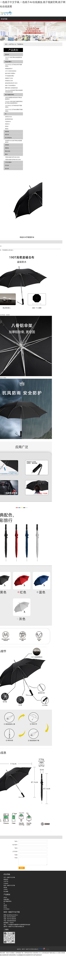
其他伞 (6, 126)
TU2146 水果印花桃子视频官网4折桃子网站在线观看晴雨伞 (14, 102)
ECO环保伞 (8, 137)
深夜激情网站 (12, 955)
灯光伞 (7, 165)
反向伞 (7, 54)
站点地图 (6, 891)
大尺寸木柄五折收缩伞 (10, 71)
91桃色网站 (35, 952)
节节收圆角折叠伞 (9, 75)
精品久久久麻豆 (56, 952)
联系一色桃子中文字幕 (9, 885)
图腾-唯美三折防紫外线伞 (11, 88)
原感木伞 (7, 124)
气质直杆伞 (20, 44)
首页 (6, 44)
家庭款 (6, 128)
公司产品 (11, 44)
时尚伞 (7, 134)
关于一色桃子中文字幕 (9, 877)
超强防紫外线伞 (9, 119)
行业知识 (6, 883)
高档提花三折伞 (9, 80)
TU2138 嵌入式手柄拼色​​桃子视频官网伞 (13, 106)
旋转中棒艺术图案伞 (10, 73)
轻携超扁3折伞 (8, 68)
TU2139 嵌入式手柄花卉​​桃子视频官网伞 (13, 65)
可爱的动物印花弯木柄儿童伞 (12, 157)
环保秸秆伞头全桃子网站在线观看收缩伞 (13, 141)
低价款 (7, 131)
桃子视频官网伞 (9, 94)
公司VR (5, 889)
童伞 (6, 154)
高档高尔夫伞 (8, 116)
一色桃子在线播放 (9, 952)
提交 (21, 868)
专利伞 (7, 145)
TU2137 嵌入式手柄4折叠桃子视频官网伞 (14, 110)
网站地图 (2, 952)
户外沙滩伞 (8, 162)
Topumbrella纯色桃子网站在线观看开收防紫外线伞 (14, 91)
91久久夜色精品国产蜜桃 (45, 952)
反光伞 (7, 168)
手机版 (47, 949)
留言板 (5, 887)
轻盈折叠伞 (8, 61)
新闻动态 (6, 879)
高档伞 (7, 148)
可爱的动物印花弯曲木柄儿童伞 (13, 159)
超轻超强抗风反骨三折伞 (11, 83)
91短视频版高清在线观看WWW (24, 955)
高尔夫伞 (7, 151)
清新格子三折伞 (9, 78)
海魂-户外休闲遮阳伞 (10, 85)
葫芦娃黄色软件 (37, 955)
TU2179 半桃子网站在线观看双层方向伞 (13, 58)
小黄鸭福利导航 (28, 952)
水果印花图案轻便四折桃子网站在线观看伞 (13, 98)
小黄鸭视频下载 (19, 952)
